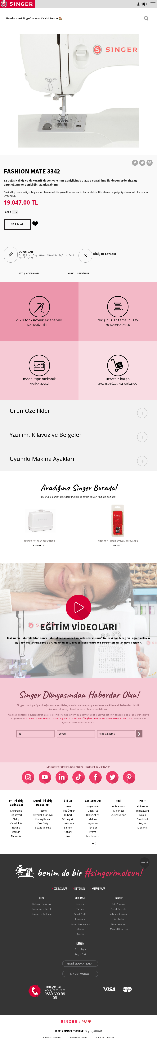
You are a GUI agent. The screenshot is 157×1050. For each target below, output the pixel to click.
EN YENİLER (79, 888)
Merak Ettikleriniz (119, 928)
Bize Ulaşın (80, 949)
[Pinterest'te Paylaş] (149, 163)
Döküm (16, 832)
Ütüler (68, 806)
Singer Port (80, 954)
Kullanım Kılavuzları (119, 913)
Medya (80, 928)
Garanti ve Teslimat (41, 913)
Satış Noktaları (119, 903)
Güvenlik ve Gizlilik (41, 908)
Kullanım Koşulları (41, 903)
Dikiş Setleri (93, 815)
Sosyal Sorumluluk (80, 923)
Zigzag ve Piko (42, 827)
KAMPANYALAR (98, 888)
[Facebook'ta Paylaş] (135, 163)
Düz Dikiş (43, 823)
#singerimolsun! (112, 872)
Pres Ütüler (68, 810)
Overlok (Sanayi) (42, 815)
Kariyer (80, 933)
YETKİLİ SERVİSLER (78, 273)
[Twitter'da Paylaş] (142, 163)
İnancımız (80, 918)
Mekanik (16, 836)
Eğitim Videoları (119, 923)
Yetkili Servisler (119, 908)
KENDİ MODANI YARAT (80, 963)
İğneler (93, 827)
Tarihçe (80, 908)
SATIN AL (17, 224)
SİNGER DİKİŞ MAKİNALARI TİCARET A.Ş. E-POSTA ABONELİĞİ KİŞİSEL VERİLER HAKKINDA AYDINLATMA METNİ (78, 718)
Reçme (43, 810)
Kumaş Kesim (43, 819)
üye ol (144, 862)
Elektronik (16, 810)
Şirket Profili (80, 913)
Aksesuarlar (118, 815)
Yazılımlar (119, 918)
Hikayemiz (80, 903)
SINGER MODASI (80, 973)
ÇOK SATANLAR (60, 888)
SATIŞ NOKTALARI (28, 273)
